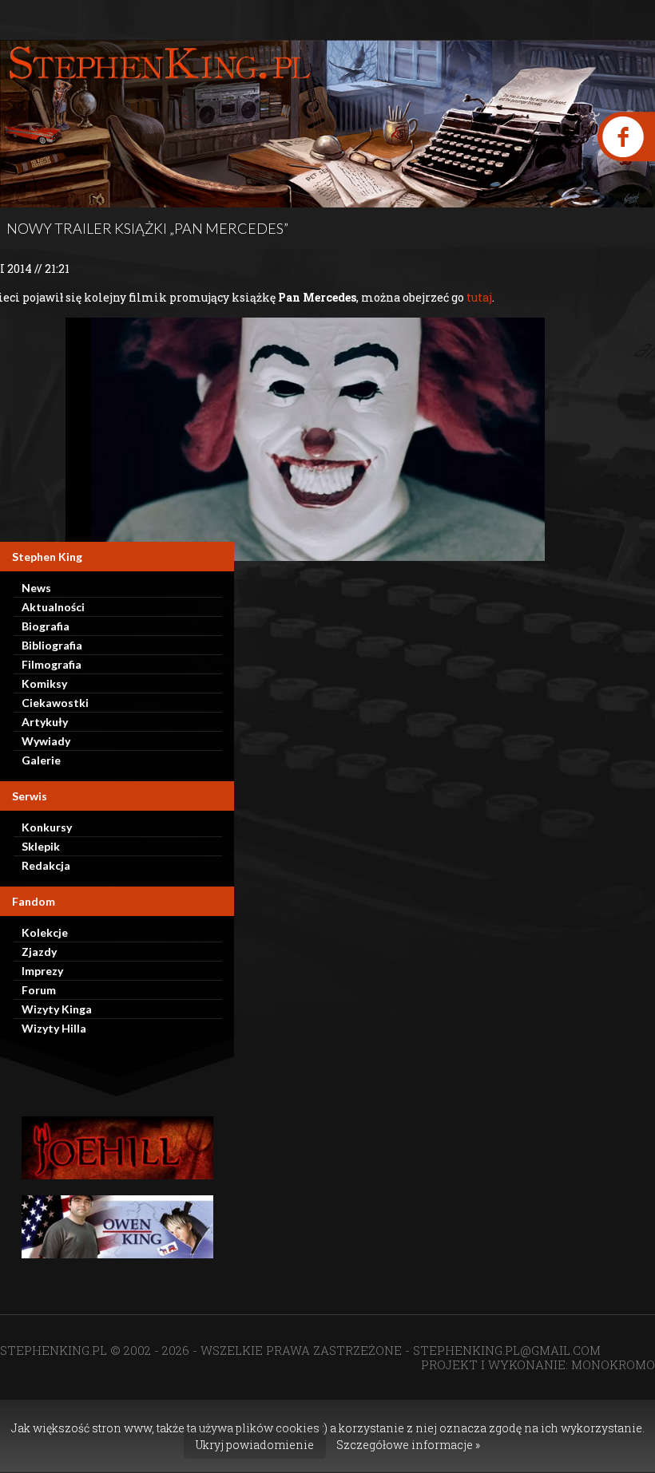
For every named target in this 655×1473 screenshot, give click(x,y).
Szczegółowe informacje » (408, 1444)
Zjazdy (39, 951)
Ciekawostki (55, 702)
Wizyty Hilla (54, 1028)
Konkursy (47, 827)
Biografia (45, 626)
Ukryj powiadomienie (255, 1444)
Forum (39, 990)
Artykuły (45, 722)
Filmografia (51, 664)
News (36, 587)
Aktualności (53, 607)
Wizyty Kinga (57, 1009)
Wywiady (46, 741)
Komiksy (44, 683)
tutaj (479, 297)
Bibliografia (52, 645)
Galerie (41, 760)
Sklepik (41, 846)
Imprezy (42, 970)
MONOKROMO (613, 1364)
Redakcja (46, 865)
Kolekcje (45, 932)
